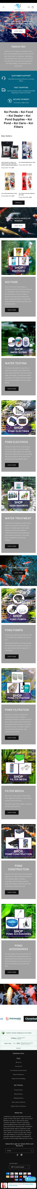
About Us (18, 1062)
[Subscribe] (31, 1151)
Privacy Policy (18, 1090)
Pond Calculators (18, 1074)
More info (18, 1048)
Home (18, 1058)
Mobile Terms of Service (18, 1106)
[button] (4, 7)
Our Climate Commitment (18, 1070)
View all (18, 203)
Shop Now (18, 31)
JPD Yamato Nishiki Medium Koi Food (27, 194)
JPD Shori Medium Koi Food (9, 193)
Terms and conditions (18, 1102)
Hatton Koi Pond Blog (18, 1078)
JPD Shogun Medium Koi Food (27, 162)
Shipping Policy (18, 1098)
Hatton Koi (20, 1182)
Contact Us (18, 1066)
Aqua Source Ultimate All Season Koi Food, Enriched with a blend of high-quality (9, 164)
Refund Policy (18, 1094)
